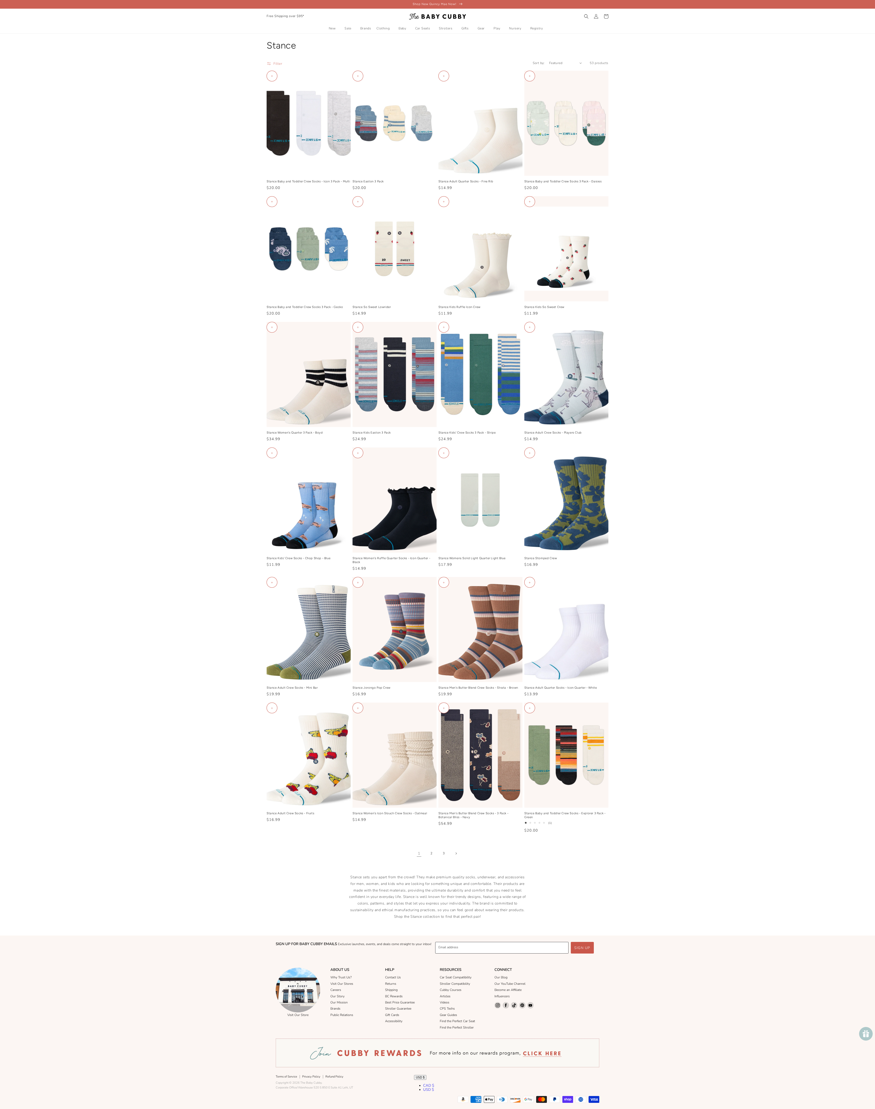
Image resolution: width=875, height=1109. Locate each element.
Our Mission (339, 1002)
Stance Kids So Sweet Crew (544, 307)
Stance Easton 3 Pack (368, 181)
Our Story (337, 996)
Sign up (582, 948)
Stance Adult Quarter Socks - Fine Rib (465, 181)
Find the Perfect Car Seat (457, 1021)
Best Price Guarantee (400, 1002)
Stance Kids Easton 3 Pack (372, 432)
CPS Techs (447, 1008)
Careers (335, 990)
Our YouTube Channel (509, 984)
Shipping (391, 990)
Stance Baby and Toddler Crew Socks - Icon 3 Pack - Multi (308, 181)
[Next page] (456, 853)
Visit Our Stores (341, 984)
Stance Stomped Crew (540, 558)
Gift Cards (392, 1015)
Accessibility (393, 1021)
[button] (586, 16)
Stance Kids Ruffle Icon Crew (459, 307)
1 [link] (419, 853)
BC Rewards (394, 996)
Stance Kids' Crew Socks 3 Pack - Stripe (467, 432)
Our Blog (500, 977)
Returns (390, 984)
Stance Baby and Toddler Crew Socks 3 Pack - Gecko (305, 307)
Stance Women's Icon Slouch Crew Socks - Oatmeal (390, 813)
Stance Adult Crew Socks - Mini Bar (292, 687)
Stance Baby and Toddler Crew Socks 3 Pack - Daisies (563, 181)
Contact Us (393, 977)
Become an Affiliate (508, 990)
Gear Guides (448, 1015)
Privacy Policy (311, 1077)
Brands (335, 1008)
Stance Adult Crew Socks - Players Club (553, 432)
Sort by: (539, 63)
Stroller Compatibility (455, 984)
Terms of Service (286, 1077)
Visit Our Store (298, 1015)
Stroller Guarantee (398, 1008)
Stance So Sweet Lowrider (372, 307)
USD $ (420, 1077)
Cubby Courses (450, 990)
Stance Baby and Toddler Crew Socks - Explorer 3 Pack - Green (564, 815)
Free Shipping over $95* (285, 16)
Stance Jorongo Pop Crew (372, 687)
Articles (445, 996)
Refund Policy (334, 1077)
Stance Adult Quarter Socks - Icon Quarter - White (560, 687)
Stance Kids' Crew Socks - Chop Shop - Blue (298, 558)
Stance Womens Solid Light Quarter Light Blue (471, 558)
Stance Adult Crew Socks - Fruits (290, 813)
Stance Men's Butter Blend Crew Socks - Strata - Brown (478, 687)
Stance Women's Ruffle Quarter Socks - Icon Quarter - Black (391, 560)
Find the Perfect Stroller (457, 1027)
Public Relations (341, 1015)
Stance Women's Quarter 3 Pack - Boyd (295, 432)
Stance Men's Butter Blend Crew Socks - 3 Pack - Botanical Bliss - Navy (473, 815)
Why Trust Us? (341, 977)
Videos (444, 1002)
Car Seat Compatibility (455, 977)
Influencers (502, 996)
